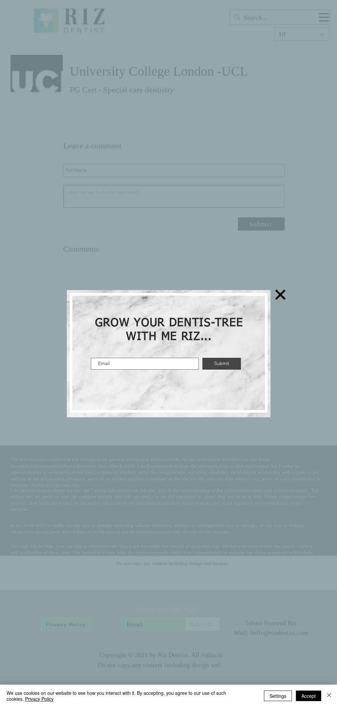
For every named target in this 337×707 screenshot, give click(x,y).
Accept (308, 696)
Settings (278, 696)
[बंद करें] (329, 696)
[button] (280, 294)
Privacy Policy (39, 698)
